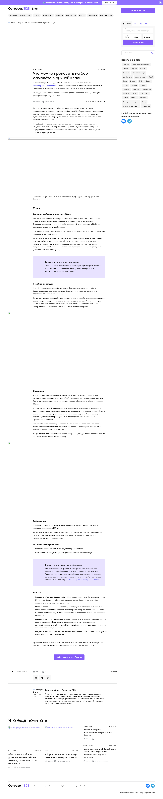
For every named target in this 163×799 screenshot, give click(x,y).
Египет (125, 85)
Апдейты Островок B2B (20, 15)
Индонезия (147, 89)
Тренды (59, 15)
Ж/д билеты (64, 786)
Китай (151, 77)
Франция (126, 89)
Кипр (144, 102)
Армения (143, 98)
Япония (134, 85)
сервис (133, 98)
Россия (125, 69)
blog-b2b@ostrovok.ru (147, 792)
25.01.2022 (112, 746)
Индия (125, 98)
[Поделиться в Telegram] (42, 677)
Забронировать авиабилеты (69, 657)
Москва (142, 69)
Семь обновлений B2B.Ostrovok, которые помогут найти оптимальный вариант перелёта (99, 753)
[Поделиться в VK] (35, 677)
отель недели (140, 77)
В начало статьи (20, 672)
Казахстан (146, 106)
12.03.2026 (37, 751)
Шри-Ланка (144, 93)
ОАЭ (140, 81)
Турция (134, 69)
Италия (132, 81)
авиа (115, 672)
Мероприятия (106, 15)
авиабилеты (127, 77)
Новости (12, 751)
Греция (143, 85)
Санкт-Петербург (139, 73)
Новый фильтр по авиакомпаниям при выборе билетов (97, 732)
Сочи (125, 81)
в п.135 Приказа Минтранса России (84, 580)
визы (134, 93)
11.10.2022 (75, 751)
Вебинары (92, 15)
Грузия (148, 81)
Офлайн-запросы (86, 786)
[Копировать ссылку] (48, 677)
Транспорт (47, 15)
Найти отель (109, 3)
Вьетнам (136, 89)
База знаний (98, 786)
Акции (81, 15)
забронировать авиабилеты (45, 86)
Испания (126, 93)
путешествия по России (141, 65)
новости (126, 65)
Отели (36, 15)
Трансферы (74, 786)
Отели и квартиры (40, 786)
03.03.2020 (101, 69)
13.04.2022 (112, 726)
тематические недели (131, 106)
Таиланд (126, 73)
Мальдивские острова (131, 102)
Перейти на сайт (138, 10)
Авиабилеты (53, 786)
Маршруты (71, 15)
